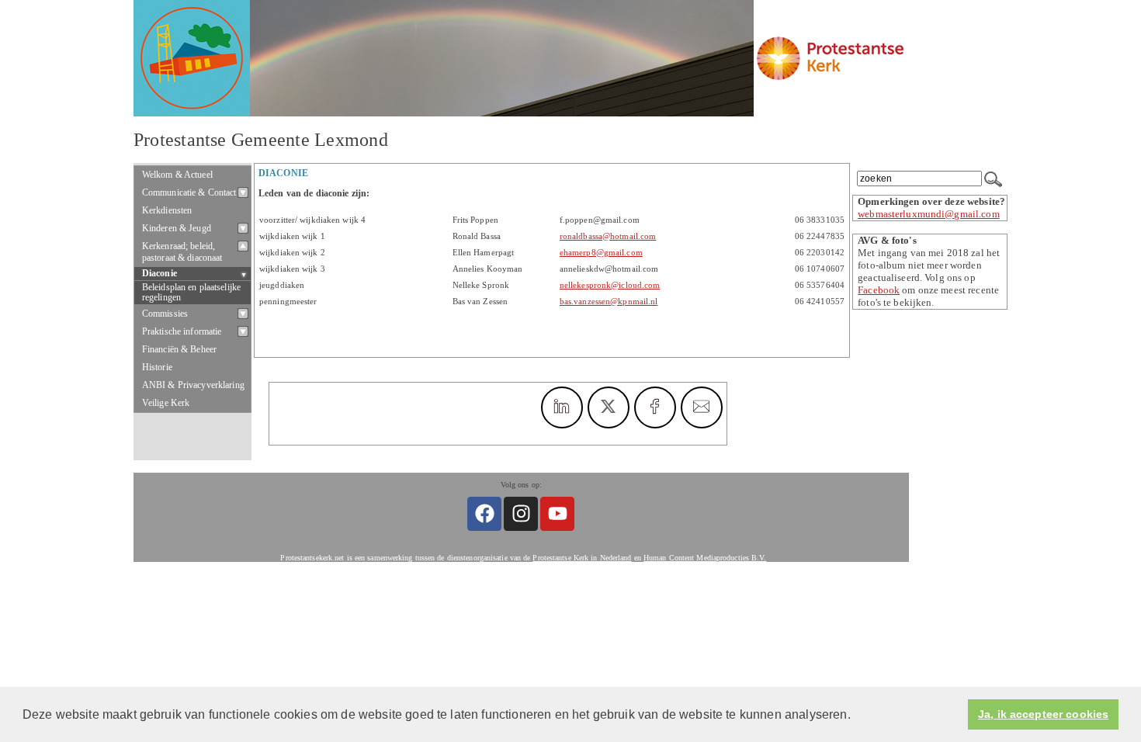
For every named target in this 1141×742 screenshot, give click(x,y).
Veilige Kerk (166, 402)
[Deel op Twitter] (608, 407)
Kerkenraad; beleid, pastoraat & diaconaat (182, 252)
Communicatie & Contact (189, 192)
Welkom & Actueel (177, 174)
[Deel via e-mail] (702, 407)
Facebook (879, 290)
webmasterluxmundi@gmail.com (929, 214)
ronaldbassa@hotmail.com (608, 236)
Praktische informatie (182, 331)
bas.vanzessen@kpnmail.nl (609, 301)
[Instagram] (521, 514)
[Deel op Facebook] (655, 407)
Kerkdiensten (167, 210)
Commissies (165, 313)
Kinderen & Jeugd (176, 228)
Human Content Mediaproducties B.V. (705, 557)
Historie (157, 367)
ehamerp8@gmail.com (601, 252)
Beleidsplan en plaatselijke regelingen (191, 293)
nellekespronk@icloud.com (610, 285)
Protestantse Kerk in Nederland (581, 557)
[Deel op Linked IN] (562, 407)
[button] (856, 715)
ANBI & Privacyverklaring (193, 385)
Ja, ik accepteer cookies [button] (1043, 714)
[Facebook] (484, 514)
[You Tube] (557, 514)
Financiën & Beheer (179, 349)
